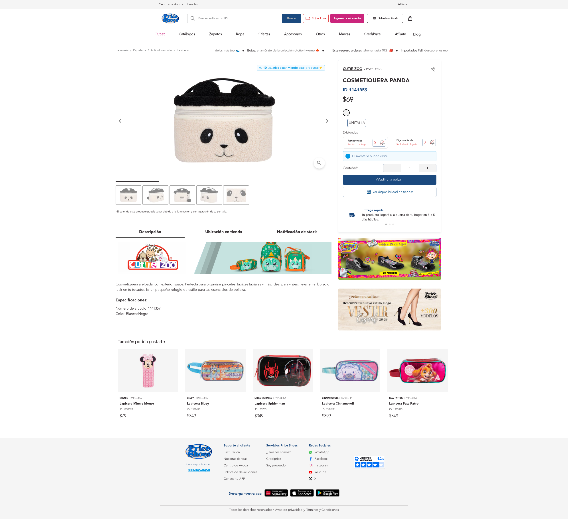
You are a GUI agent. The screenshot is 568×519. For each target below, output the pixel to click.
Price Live (319, 18)
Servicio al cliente (236, 498)
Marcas (344, 34)
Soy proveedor (276, 465)
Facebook (321, 458)
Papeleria (122, 50)
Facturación (232, 452)
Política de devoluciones (240, 472)
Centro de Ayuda (236, 465)
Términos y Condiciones (322, 510)
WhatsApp (322, 452)
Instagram (322, 465)
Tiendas (192, 4)
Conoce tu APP (234, 478)
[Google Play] (327, 493)
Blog (417, 34)
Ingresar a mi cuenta (347, 18)
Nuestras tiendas (235, 458)
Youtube (320, 472)
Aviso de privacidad (288, 510)
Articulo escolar (161, 50)
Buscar (292, 18)
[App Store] (302, 493)
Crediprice (273, 458)
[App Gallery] (276, 493)
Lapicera (183, 50)
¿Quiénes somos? (278, 452)
